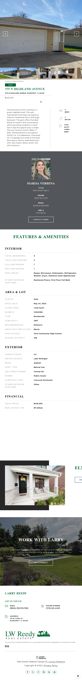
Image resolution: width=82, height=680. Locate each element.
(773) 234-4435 (53, 608)
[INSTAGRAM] (38, 672)
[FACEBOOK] (28, 672)
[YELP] (33, 672)
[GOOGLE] (44, 672)
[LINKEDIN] (49, 672)
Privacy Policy (51, 665)
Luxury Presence (56, 662)
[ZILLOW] (54, 672)
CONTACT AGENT (41, 219)
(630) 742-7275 (41, 198)
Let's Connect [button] (41, 563)
